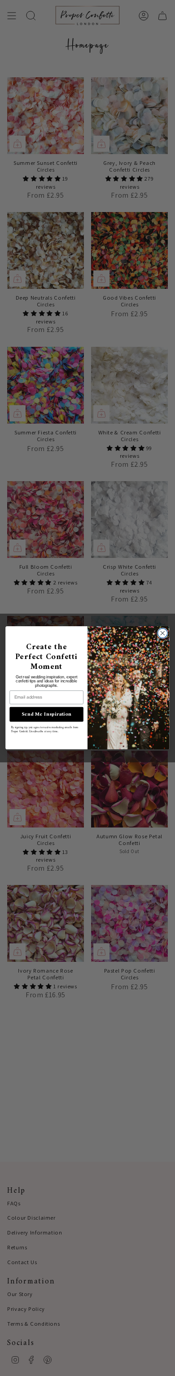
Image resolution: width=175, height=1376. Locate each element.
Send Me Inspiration (47, 714)
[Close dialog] (162, 633)
